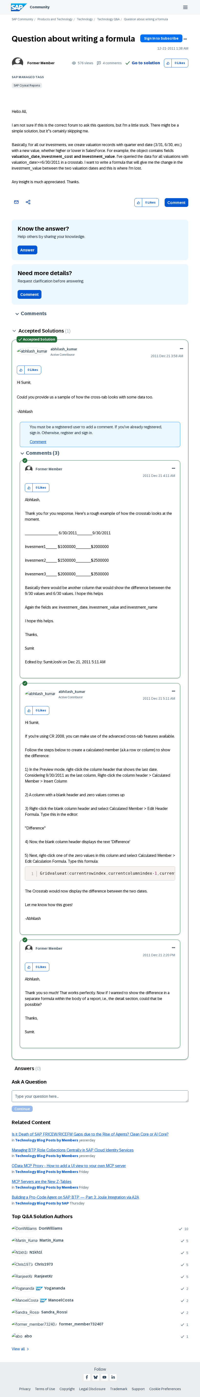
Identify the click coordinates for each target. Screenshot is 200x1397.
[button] (168, 63)
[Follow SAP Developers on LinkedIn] (113, 1377)
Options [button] (185, 39)
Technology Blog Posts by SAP (42, 1203)
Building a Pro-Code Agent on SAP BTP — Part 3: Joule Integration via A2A (75, 1197)
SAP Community (22, 19)
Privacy (24, 1389)
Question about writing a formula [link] (146, 19)
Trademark (118, 1389)
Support (138, 1389)
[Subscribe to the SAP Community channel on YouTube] (104, 1377)
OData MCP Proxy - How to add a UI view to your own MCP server (69, 1166)
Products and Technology (55, 19)
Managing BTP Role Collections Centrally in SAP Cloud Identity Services (73, 1150)
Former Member (41, 63)
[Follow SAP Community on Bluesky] (96, 1377)
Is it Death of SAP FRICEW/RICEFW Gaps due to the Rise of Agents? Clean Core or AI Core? (90, 1134)
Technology (85, 19)
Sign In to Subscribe (161, 38)
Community (40, 7)
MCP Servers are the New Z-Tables (41, 1182)
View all (18, 1349)
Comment (176, 203)
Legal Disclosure (92, 1389)
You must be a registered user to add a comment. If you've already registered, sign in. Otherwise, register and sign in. (96, 430)
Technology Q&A (108, 19)
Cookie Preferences (165, 1389)
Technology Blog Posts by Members (46, 1140)
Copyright (67, 1389)
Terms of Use (45, 1389)
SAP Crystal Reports (27, 85)
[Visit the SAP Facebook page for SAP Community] (87, 1377)
